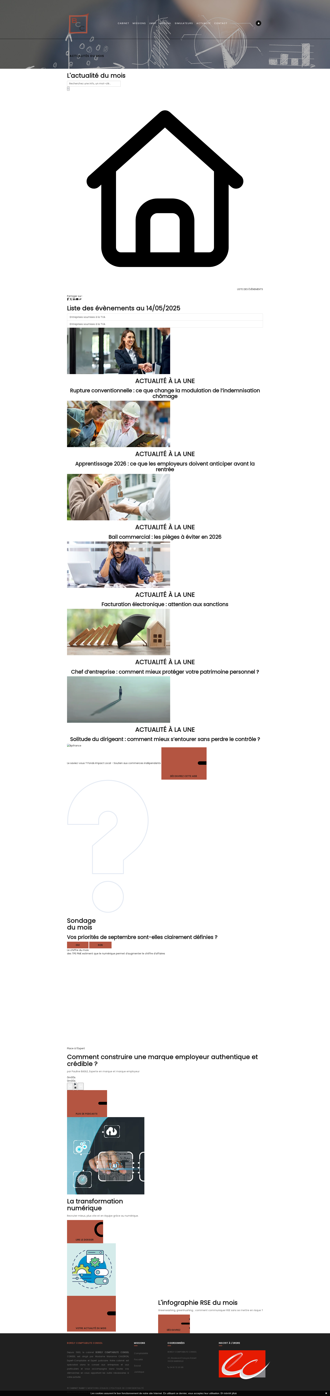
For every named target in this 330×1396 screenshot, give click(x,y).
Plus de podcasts (87, 1113)
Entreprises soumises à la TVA (87, 317)
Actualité (203, 23)
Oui (78, 945)
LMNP (152, 23)
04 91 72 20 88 (176, 1367)
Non (100, 945)
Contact (220, 23)
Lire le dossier (85, 1239)
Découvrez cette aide (184, 776)
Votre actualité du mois (91, 1328)
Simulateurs (184, 23)
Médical (165, 23)
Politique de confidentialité (127, 1388)
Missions (139, 23)
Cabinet (123, 23)
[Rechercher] (68, 89)
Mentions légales (98, 1388)
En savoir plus (229, 1393)
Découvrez (174, 1329)
